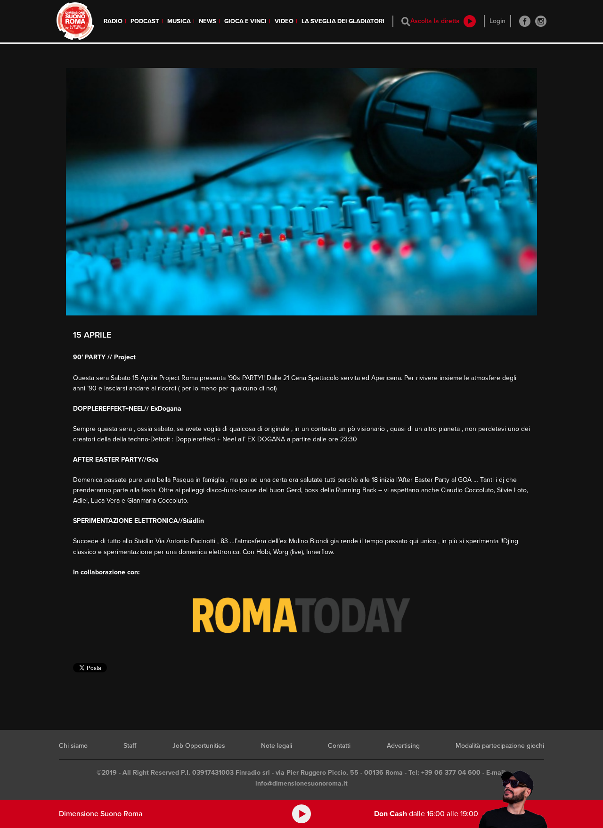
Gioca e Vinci (245, 21)
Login (497, 21)
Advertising (403, 746)
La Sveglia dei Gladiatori (343, 21)
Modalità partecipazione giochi (500, 746)
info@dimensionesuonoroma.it (301, 783)
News (207, 21)
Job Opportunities (198, 746)
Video (284, 21)
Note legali (276, 746)
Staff (129, 746)
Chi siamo (73, 746)
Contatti (339, 746)
